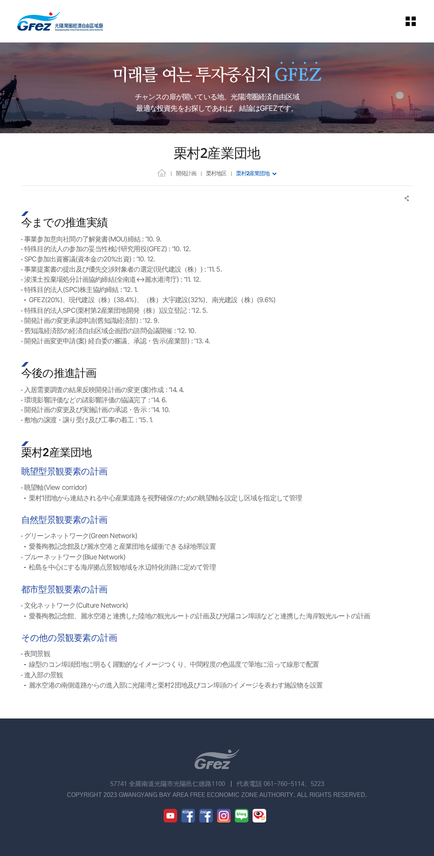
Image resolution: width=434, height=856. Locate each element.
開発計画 (186, 173)
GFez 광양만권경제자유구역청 (60, 21)
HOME (161, 172)
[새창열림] (170, 815)
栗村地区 (216, 173)
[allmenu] (416, 21)
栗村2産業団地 (253, 173)
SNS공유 (407, 198)
